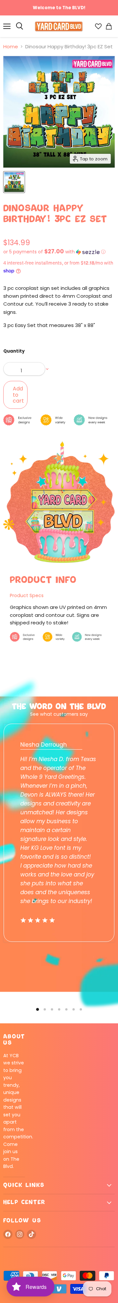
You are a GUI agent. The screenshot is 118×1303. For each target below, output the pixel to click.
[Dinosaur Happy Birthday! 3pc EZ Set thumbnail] (14, 182)
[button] (59, 251)
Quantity (14, 351)
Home (10, 46)
